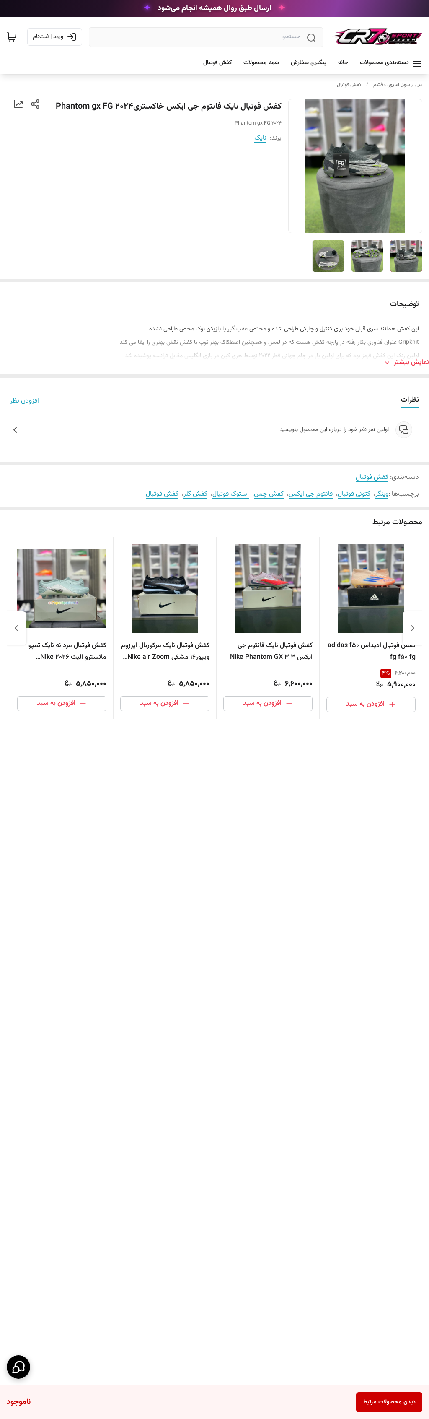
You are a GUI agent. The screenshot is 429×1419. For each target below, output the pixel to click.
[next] (16, 628)
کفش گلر (195, 494)
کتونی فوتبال (354, 494)
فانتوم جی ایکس (311, 494)
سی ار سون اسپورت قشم (397, 84)
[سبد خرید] (12, 37)
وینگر (381, 494)
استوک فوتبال (230, 494)
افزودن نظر (24, 401)
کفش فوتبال (349, 84)
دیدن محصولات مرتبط (389, 1402)
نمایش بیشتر (411, 363)
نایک (260, 138)
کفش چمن (269, 494)
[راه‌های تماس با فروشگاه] (18, 1367)
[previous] (413, 628)
